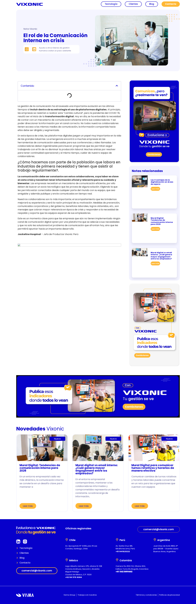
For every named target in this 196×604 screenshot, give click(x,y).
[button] (27, 49)
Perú (122, 540)
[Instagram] (25, 542)
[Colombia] (117, 559)
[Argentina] (154, 539)
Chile (72, 540)
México (73, 560)
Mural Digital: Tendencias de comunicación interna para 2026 (162, 221)
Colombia (126, 560)
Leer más (155, 189)
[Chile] (66, 539)
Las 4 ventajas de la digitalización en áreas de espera (162, 182)
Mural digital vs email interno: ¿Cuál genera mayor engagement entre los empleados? (161, 255)
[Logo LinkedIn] (18, 542)
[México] (66, 559)
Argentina (163, 540)
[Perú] (117, 539)
